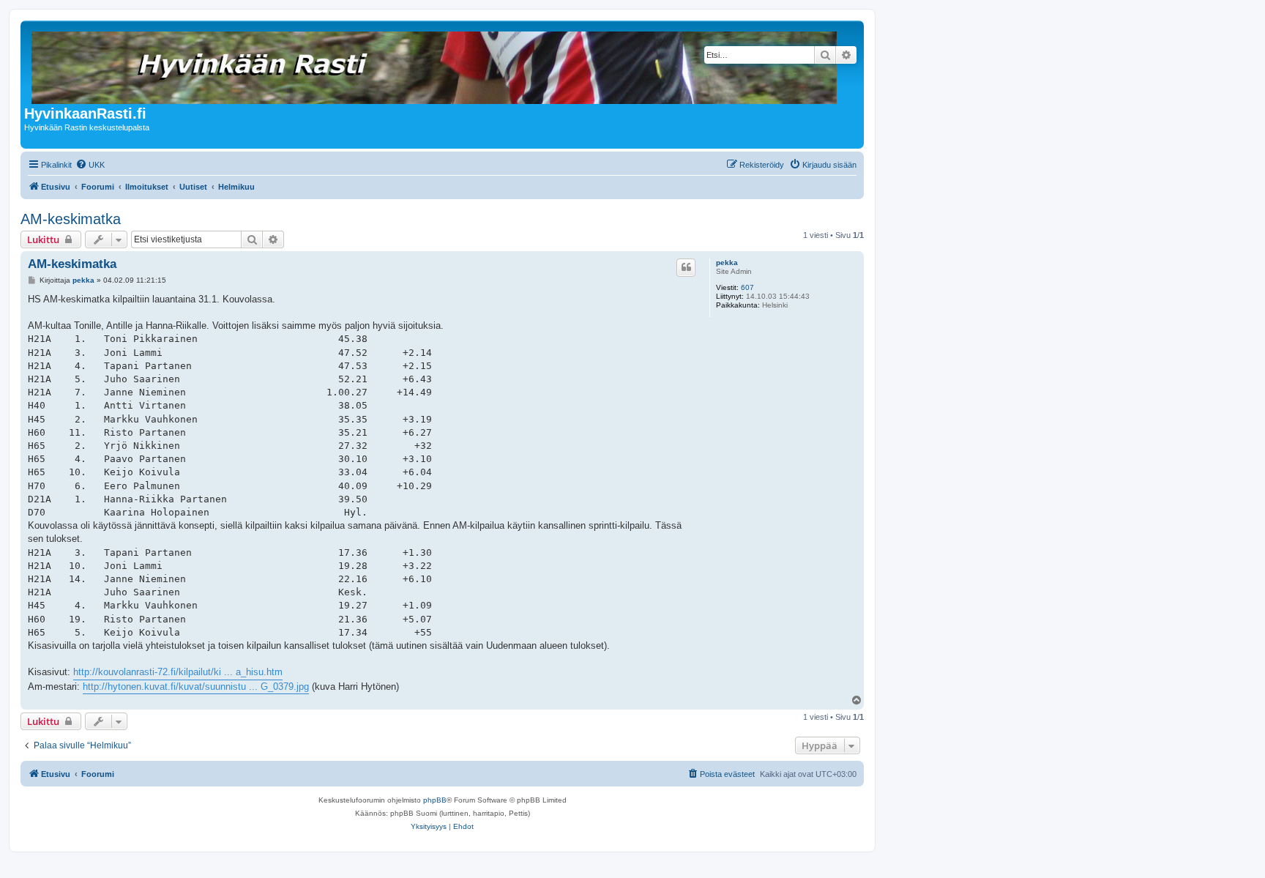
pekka (727, 262)
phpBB (435, 800)
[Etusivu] (435, 64)
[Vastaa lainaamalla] (685, 267)
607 (747, 287)
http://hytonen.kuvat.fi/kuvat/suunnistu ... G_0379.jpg (196, 686)
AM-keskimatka (70, 219)
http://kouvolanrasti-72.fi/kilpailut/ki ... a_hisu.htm (178, 671)
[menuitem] (90, 165)
